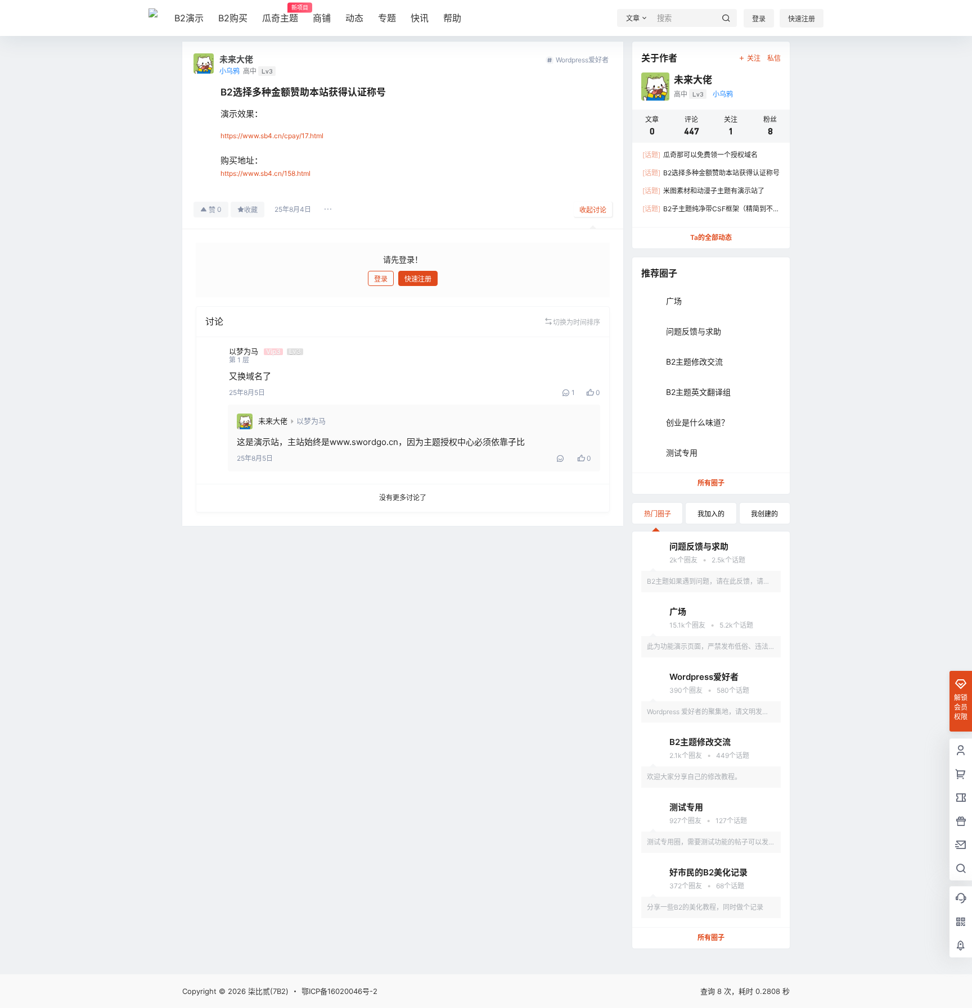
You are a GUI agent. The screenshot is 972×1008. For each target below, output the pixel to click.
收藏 (251, 210)
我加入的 (711, 514)
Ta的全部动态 (711, 237)
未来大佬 (272, 420)
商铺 (322, 18)
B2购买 (233, 18)
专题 (387, 18)
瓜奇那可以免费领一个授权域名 (700, 155)
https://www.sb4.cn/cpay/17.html (271, 135)
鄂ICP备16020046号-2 (339, 991)
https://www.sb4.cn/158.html (265, 173)
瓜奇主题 (280, 14)
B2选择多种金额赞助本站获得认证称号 (711, 173)
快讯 (420, 18)
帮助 (452, 18)
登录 (759, 19)
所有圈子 (711, 483)
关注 (753, 58)
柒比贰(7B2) (267, 991)
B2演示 (189, 18)
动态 (354, 18)
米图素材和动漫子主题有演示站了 (703, 191)
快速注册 (801, 19)
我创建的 (764, 514)
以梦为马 (311, 420)
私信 (774, 58)
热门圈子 (657, 514)
